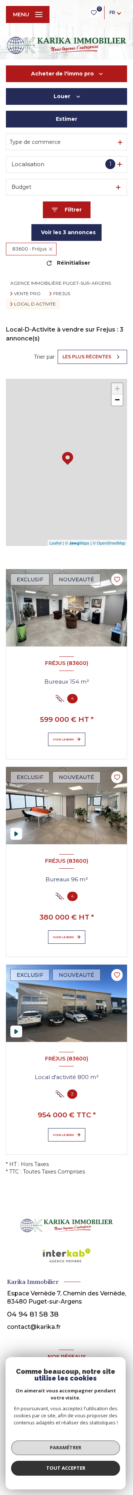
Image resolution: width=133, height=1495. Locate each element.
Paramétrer (65, 1447)
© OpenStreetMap (109, 543)
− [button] (117, 399)
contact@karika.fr (34, 1326)
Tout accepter (65, 1468)
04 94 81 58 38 (33, 1314)
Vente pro (27, 293)
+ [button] (117, 388)
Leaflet (56, 543)
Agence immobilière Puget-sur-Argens (60, 283)
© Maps (77, 543)
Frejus (61, 293)
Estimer (66, 119)
